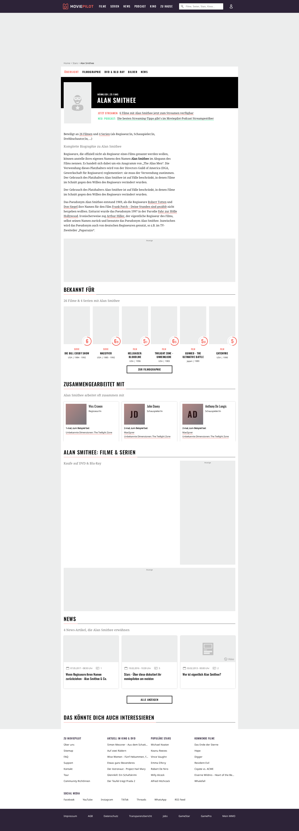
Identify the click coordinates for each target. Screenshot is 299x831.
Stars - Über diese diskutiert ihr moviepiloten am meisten (142, 676)
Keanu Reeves (159, 750)
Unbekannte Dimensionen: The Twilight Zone (89, 432)
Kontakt (68, 768)
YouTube (88, 799)
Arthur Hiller (115, 216)
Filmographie (91, 72)
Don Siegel (71, 207)
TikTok (124, 799)
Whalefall (199, 781)
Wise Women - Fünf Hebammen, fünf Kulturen (127, 756)
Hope (197, 750)
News (144, 72)
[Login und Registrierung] (231, 6)
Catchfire (222, 353)
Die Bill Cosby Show (77, 353)
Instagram (107, 799)
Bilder (132, 72)
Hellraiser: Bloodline (135, 355)
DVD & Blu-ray (115, 72)
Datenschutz (111, 816)
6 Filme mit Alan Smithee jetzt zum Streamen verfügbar (157, 113)
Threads (141, 799)
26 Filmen (85, 134)
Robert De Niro (159, 768)
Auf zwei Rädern (116, 750)
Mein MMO (228, 816)
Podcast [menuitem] (140, 6)
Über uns (69, 744)
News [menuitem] (126, 6)
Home (67, 63)
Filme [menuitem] (102, 6)
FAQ (66, 756)
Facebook (69, 799)
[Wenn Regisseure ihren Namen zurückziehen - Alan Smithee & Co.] (91, 649)
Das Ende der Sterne (206, 744)
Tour (66, 775)
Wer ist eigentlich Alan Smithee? (202, 674)
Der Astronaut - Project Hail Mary (126, 768)
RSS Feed (180, 799)
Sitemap (68, 750)
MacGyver (106, 353)
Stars (75, 63)
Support (68, 762)
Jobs (165, 816)
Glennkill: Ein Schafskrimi (122, 775)
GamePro (206, 816)
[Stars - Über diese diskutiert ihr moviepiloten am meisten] (149, 649)
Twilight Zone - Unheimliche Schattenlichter (164, 355)
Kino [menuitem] (153, 6)
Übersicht (71, 72)
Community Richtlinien (77, 781)
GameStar (184, 816)
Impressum (70, 816)
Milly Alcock (157, 775)
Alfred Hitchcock (160, 781)
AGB (90, 816)
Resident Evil (201, 762)
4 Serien (104, 134)
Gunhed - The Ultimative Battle (193, 355)
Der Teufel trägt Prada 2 (121, 781)
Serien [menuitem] (114, 6)
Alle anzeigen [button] (149, 699)
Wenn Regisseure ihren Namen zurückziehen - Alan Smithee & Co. (86, 676)
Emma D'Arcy (158, 762)
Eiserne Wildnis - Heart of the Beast (214, 775)
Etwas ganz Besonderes (121, 762)
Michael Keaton (160, 744)
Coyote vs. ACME (204, 768)
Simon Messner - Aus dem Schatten (127, 744)
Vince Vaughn (159, 756)
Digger (198, 756)
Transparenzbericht (140, 816)
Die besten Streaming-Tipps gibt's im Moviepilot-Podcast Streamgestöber (165, 118)
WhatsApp (160, 799)
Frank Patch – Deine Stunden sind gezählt (139, 207)
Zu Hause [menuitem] (166, 6)
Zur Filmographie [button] (149, 369)
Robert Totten (157, 202)
